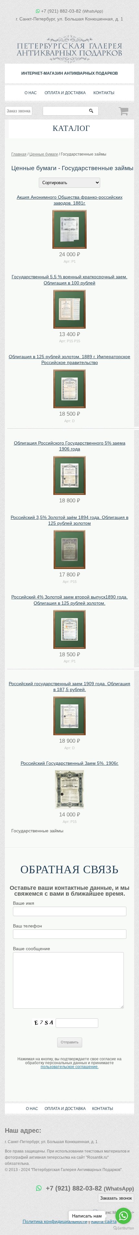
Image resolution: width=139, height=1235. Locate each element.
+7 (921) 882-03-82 (72, 11)
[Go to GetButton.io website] (123, 1228)
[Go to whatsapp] (123, 1216)
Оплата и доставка (65, 93)
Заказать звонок (116, 1198)
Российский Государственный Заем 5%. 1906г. (70, 763)
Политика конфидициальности (55, 1221)
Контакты (103, 93)
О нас (31, 93)
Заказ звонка (18, 111)
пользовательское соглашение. (70, 1067)
